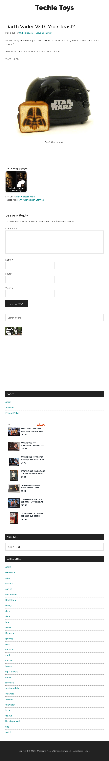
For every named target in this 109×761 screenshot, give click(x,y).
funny (8, 627)
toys (7, 710)
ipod (7, 655)
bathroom (10, 572)
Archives (9, 407)
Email (8, 274)
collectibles (11, 594)
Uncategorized (12, 721)
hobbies (9, 649)
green (8, 644)
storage (9, 699)
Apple (8, 567)
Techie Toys (54, 8)
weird (32, 197)
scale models (12, 688)
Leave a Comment (44, 33)
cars (7, 578)
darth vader (22, 200)
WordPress (78, 751)
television (10, 704)
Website (9, 288)
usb (7, 726)
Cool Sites (10, 600)
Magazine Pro (43, 751)
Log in (88, 751)
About (8, 402)
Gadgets (25, 197)
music (8, 677)
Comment (11, 228)
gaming (9, 638)
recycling (9, 682)
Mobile (8, 666)
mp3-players (11, 671)
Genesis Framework (62, 751)
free (7, 622)
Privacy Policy (12, 413)
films (18, 197)
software (9, 693)
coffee (8, 589)
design (8, 605)
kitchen (32, 200)
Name (9, 259)
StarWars (40, 200)
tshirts (8, 715)
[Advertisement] (54, 366)
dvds (7, 611)
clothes (9, 583)
